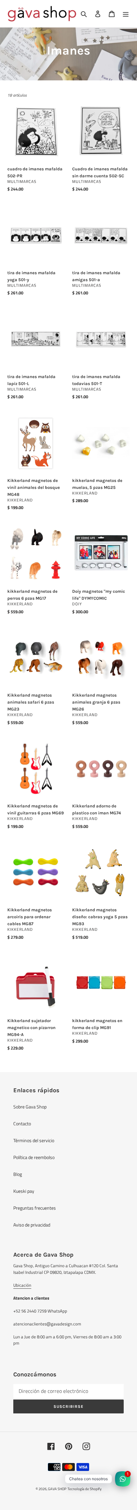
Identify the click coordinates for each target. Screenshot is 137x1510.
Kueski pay (23, 1190)
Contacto (22, 1123)
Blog (17, 1174)
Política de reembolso (34, 1157)
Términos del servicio (33, 1140)
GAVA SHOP (57, 1488)
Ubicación (22, 1285)
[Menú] (126, 14)
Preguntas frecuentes (34, 1207)
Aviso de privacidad (31, 1224)
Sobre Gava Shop (30, 1106)
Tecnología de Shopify (84, 1488)
